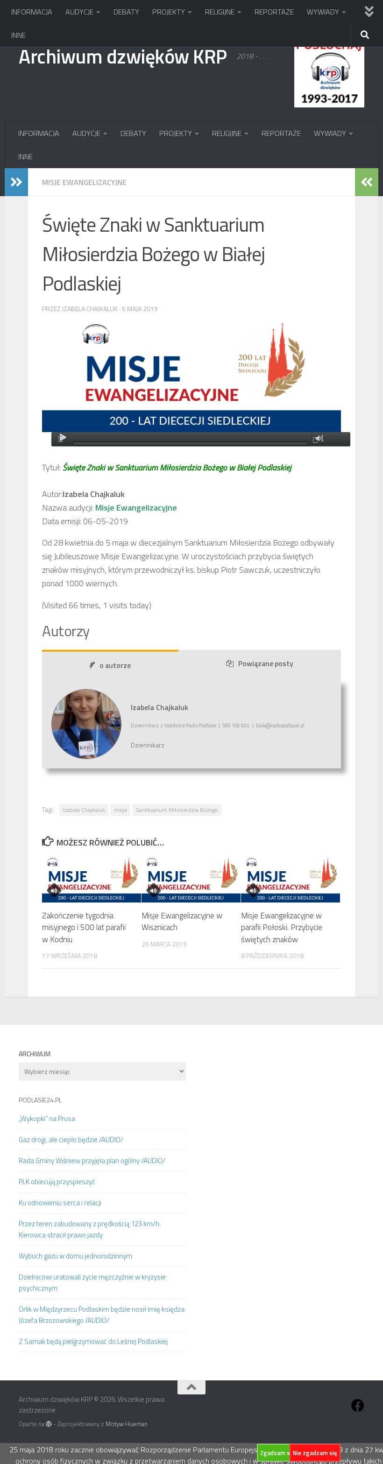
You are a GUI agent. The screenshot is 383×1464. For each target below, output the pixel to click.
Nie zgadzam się (315, 1452)
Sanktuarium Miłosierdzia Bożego (177, 809)
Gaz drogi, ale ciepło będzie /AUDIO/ (71, 1139)
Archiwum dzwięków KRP (123, 56)
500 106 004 (235, 725)
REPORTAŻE (274, 11)
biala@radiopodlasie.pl (280, 725)
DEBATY (126, 11)
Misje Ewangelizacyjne (84, 182)
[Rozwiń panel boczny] (16, 182)
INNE (18, 35)
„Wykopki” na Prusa (47, 1118)
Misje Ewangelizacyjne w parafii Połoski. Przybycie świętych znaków (281, 927)
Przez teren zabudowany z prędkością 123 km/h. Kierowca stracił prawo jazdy (90, 1229)
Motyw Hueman (127, 1423)
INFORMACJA (31, 11)
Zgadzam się (277, 1452)
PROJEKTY (168, 11)
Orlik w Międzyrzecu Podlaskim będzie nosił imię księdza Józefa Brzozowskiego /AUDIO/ (101, 1315)
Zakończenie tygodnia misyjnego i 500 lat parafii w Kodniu (84, 927)
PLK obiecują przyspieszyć (57, 1181)
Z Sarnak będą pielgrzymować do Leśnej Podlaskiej (93, 1341)
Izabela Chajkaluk (84, 809)
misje (120, 809)
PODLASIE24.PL (40, 1100)
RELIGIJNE (219, 11)
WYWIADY (323, 11)
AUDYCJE (79, 11)
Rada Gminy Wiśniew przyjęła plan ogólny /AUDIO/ (92, 1160)
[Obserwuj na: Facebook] (357, 1405)
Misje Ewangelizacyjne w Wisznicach (182, 922)
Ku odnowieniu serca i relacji (60, 1202)
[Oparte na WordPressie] (49, 1424)
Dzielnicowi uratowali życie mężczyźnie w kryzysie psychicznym (92, 1282)
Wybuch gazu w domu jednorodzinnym (75, 1256)
